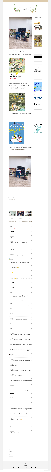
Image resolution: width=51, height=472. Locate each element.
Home (25, 461)
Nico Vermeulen (12, 397)
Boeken (9, 199)
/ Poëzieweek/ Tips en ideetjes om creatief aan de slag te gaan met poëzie (17, 149)
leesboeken (12, 199)
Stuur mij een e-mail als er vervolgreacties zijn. (10, 451)
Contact (25, 463)
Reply (31, 226)
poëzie (14, 199)
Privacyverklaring (25, 465)
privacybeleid (40, 58)
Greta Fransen (12, 393)
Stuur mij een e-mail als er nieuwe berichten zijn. (10, 454)
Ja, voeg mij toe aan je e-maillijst (10, 449)
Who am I (25, 462)
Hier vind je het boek (11, 89)
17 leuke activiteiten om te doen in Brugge (37, 70)
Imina (11, 292)
